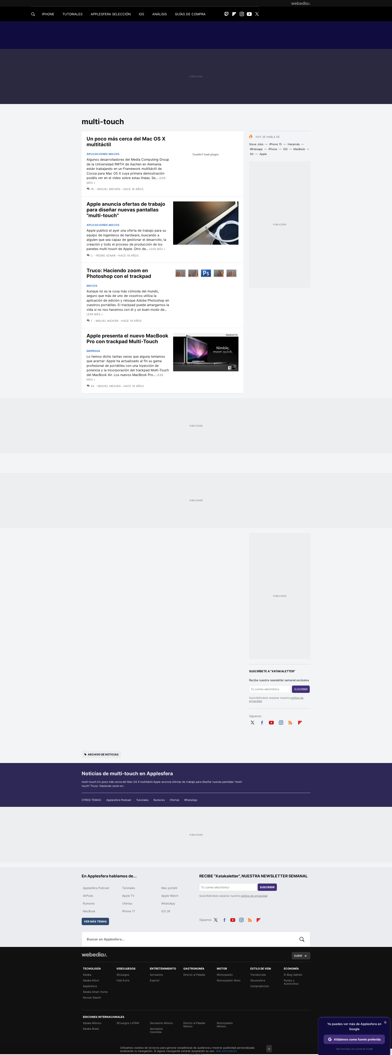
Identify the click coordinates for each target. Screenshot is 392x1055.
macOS (92, 285)
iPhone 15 (275, 144)
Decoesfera (257, 980)
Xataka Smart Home (95, 991)
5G (252, 154)
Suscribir (300, 689)
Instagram (241, 14)
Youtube (249, 14)
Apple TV (128, 895)
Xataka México (92, 1023)
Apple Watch (169, 895)
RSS (290, 722)
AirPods (88, 895)
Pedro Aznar (106, 255)
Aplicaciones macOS (103, 154)
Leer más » (157, 249)
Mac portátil (169, 888)
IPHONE (48, 14)
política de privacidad (254, 895)
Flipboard (234, 14)
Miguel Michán (108, 189)
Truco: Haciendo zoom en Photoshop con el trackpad (119, 273)
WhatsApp (190, 800)
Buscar (302, 939)
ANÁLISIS (159, 14)
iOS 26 (165, 911)
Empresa (93, 351)
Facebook (262, 722)
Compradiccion (259, 986)
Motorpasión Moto (229, 980)
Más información (226, 1051)
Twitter (256, 14)
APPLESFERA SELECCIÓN (111, 14)
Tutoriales (142, 800)
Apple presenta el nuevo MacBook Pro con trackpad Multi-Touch (127, 338)
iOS (285, 149)
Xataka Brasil (91, 1028)
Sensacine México (161, 1023)
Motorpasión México (225, 1024)
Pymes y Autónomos (291, 982)
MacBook (299, 149)
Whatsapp (256, 149)
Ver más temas (95, 921)
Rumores (159, 800)
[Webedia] (300, 3)
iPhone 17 (128, 911)
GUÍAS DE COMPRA (190, 14)
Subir (298, 955)
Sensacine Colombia (156, 1030)
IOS (141, 14)
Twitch (226, 14)
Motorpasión (225, 974)
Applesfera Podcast (118, 800)
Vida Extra (122, 980)
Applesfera (90, 986)
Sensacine (156, 974)
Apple (263, 154)
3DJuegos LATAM (127, 1023)
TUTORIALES (72, 14)
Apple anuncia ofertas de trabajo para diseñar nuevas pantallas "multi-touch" (126, 209)
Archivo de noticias (103, 754)
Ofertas (174, 800)
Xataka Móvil (91, 980)
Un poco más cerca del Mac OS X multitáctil (126, 141)
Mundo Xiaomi (92, 997)
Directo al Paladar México (194, 1024)
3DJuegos (122, 974)
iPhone (272, 149)
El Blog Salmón (293, 974)
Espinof (154, 980)
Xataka (87, 974)
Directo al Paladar (194, 974)
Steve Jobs (256, 144)
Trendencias (258, 974)
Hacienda (294, 144)
